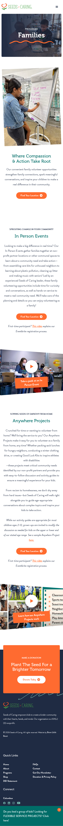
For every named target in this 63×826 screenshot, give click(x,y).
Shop (5, 777)
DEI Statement (10, 781)
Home (6, 764)
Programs (7, 772)
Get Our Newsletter (42, 772)
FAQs (35, 764)
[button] (56, 7)
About (6, 768)
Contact (36, 768)
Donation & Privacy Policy (44, 777)
